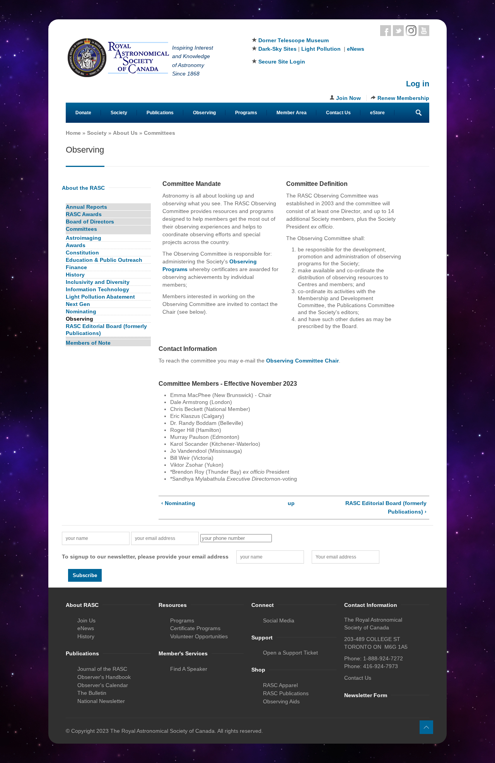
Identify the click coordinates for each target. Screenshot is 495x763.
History (75, 275)
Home (73, 133)
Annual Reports (86, 207)
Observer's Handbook (104, 677)
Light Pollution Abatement (100, 297)
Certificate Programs (195, 628)
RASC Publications (286, 693)
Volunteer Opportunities (199, 636)
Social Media (278, 620)
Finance (76, 267)
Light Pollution (321, 49)
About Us (125, 133)
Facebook (385, 30)
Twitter (398, 30)
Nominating (81, 311)
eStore (377, 112)
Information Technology (97, 289)
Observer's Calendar (102, 685)
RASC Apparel (280, 685)
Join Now (348, 98)
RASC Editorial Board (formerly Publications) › (386, 507)
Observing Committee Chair (302, 360)
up (291, 503)
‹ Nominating (178, 503)
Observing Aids (281, 701)
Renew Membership (403, 98)
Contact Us (338, 112)
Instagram (411, 30)
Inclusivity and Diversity (98, 282)
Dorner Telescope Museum (293, 40)
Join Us (86, 620)
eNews (355, 49)
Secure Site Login (281, 61)
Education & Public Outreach (104, 260)
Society (119, 112)
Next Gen (78, 304)
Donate (83, 112)
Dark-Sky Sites (277, 49)
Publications (160, 112)
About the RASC (83, 188)
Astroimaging (83, 238)
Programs (246, 112)
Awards (75, 245)
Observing (204, 112)
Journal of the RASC (102, 669)
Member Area (292, 112)
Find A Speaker (188, 669)
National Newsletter (101, 701)
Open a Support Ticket (290, 653)
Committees (159, 133)
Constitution (82, 252)
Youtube (423, 30)
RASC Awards (84, 214)
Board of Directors (90, 221)
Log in (417, 83)
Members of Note (88, 343)
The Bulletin (91, 693)
